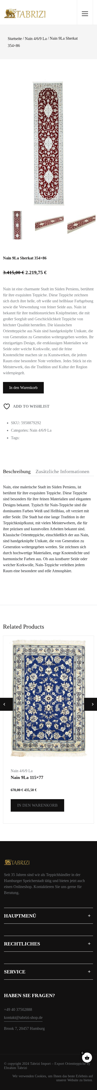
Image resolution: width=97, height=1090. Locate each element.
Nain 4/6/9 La (36, 38)
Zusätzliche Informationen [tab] (62, 471)
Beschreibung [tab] (17, 471)
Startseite (15, 38)
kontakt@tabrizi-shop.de (23, 1017)
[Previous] (11, 135)
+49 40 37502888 (18, 1009)
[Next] (89, 135)
